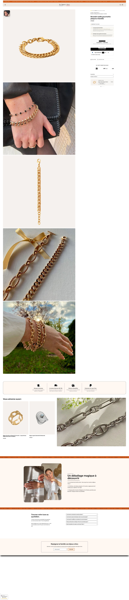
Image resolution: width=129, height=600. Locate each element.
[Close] (83, 290)
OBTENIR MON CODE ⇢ (74, 307)
